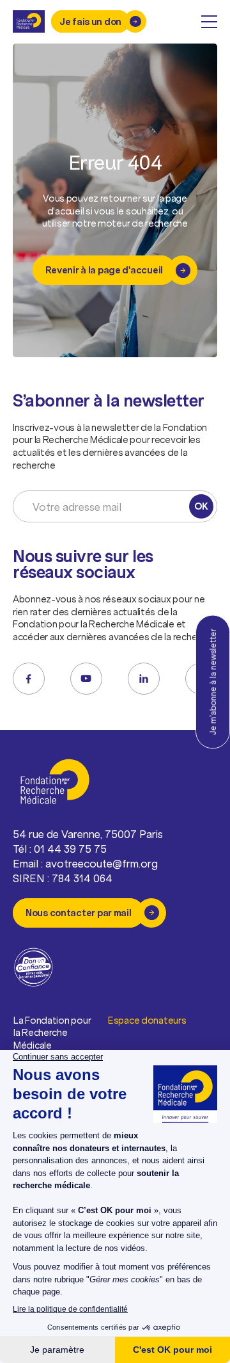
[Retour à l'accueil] (29, 21)
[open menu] (209, 22)
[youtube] (86, 679)
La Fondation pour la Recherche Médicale (52, 1032)
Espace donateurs (147, 1020)
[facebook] (29, 679)
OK (201, 506)
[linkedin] (144, 679)
